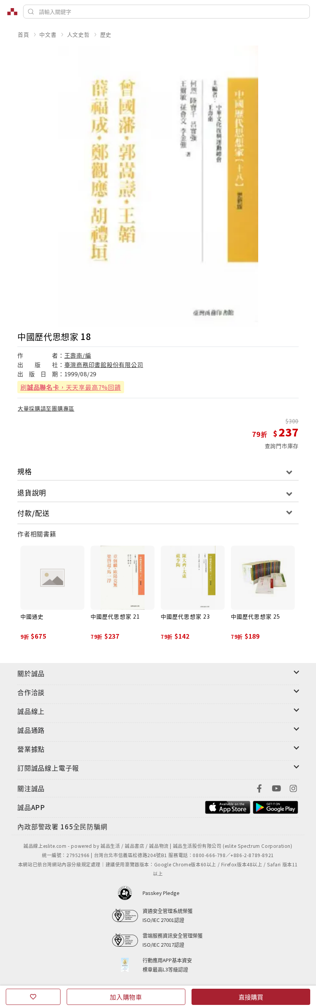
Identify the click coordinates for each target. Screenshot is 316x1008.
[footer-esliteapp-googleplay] (275, 806)
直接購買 (251, 996)
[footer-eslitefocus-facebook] (259, 787)
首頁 (23, 34)
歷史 (106, 34)
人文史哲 (78, 34)
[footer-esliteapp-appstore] (228, 806)
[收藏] (33, 997)
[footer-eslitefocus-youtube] (276, 787)
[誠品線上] (12, 12)
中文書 (47, 34)
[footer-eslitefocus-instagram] (293, 787)
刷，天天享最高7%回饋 (70, 387)
